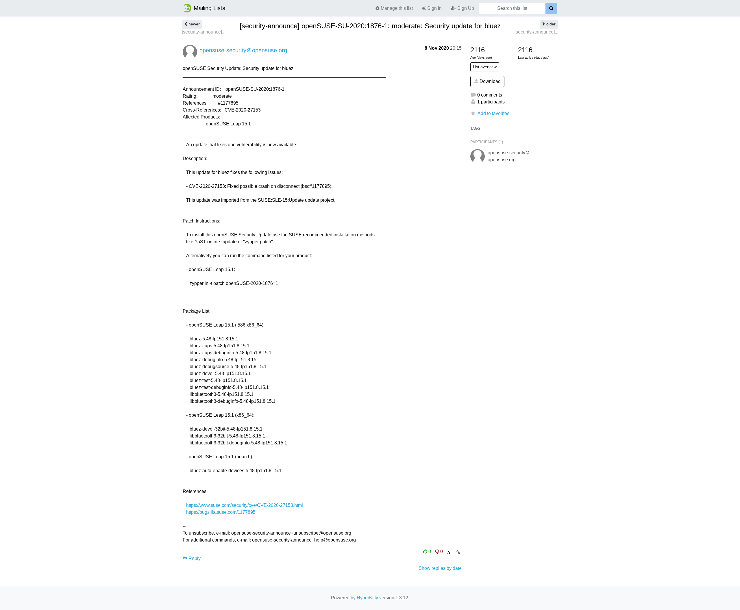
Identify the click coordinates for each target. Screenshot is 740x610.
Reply (194, 558)
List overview (485, 66)
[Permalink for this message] (458, 552)
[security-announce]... (203, 31)
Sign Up (465, 8)
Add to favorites (493, 113)
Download (489, 81)
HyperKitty (367, 597)
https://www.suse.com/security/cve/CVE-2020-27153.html (244, 505)
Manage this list (396, 8)
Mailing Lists (209, 8)
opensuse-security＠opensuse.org (243, 50)
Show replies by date (440, 568)
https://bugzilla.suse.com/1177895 (221, 512)
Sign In (434, 8)
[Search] (551, 8)
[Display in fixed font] (448, 552)
